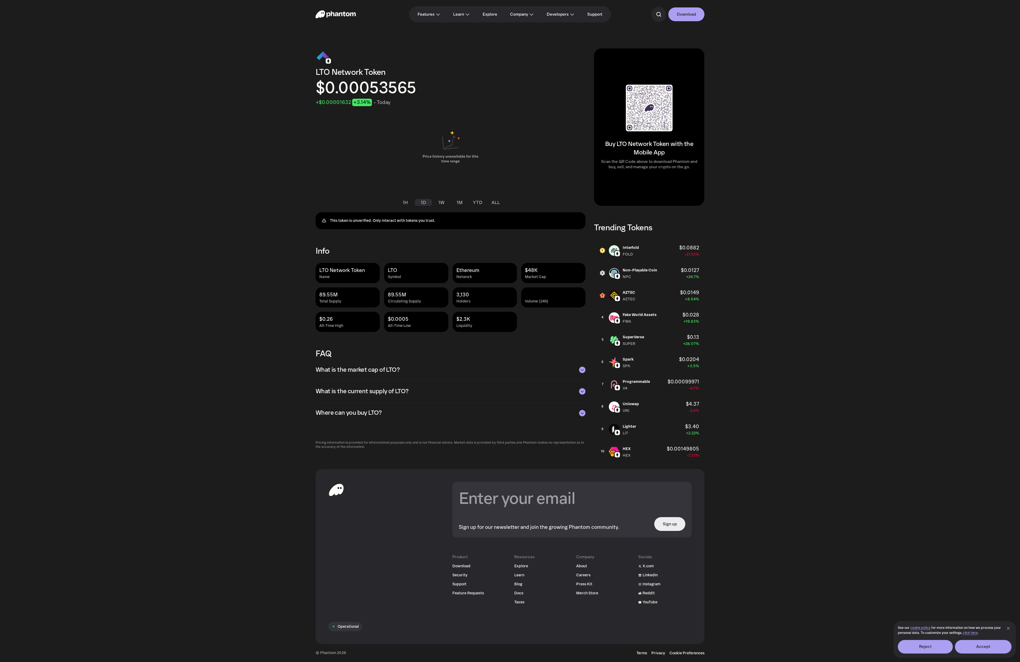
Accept (983, 646)
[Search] (658, 14)
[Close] (1008, 628)
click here (970, 633)
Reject (925, 646)
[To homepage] (336, 490)
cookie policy (920, 628)
